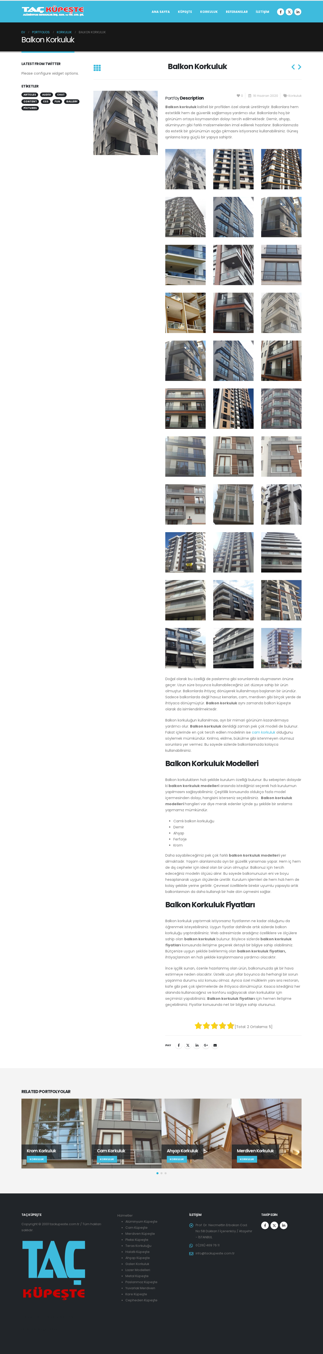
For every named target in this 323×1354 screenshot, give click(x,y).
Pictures (30, 108)
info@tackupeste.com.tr (215, 1253)
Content (30, 101)
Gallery (71, 101)
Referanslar (237, 12)
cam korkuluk (263, 732)
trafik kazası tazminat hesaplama (48, 1317)
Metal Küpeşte (137, 1276)
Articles (29, 95)
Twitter (187, 1045)
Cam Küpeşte (136, 1227)
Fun (57, 101)
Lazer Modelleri (137, 1270)
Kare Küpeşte (136, 1294)
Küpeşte (185, 12)
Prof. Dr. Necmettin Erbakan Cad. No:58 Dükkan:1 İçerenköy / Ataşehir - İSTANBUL (224, 1231)
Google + (205, 1045)
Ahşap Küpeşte (137, 1258)
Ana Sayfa (161, 12)
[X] (289, 11)
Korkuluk (209, 12)
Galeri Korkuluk (137, 1264)
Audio (46, 95)
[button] (97, 68)
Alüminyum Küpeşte (141, 1221)
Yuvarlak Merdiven (140, 1288)
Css (45, 101)
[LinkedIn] (297, 11)
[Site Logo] (53, 11)
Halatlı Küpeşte (137, 1252)
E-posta (215, 1045)
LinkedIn (196, 1045)
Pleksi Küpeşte (136, 1240)
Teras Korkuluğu (138, 1246)
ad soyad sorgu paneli (40, 1329)
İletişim (262, 12)
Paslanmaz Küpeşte (141, 1282)
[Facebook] (280, 11)
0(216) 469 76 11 (208, 1245)
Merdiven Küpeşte (140, 1233)
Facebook (178, 1045)
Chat (61, 95)
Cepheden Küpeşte (141, 1300)
